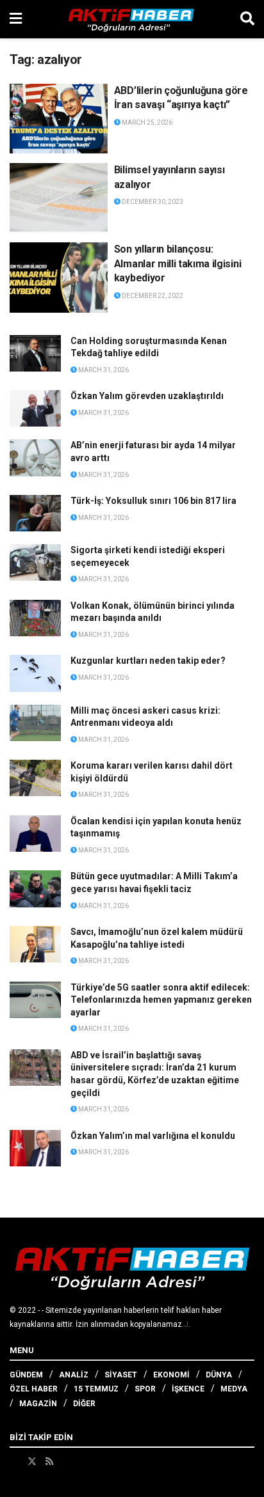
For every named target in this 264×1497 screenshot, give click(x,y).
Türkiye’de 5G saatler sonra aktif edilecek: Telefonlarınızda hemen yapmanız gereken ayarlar (161, 999)
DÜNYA (219, 1374)
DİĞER (84, 1403)
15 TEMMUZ (96, 1388)
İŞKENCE (188, 1388)
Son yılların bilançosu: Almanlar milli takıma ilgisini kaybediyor (177, 263)
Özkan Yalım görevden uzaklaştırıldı (147, 396)
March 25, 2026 (146, 122)
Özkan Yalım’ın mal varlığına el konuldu (152, 1136)
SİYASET (120, 1374)
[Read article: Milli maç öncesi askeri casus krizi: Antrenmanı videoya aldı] (35, 723)
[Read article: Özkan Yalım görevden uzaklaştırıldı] (35, 408)
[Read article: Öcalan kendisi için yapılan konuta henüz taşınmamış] (35, 833)
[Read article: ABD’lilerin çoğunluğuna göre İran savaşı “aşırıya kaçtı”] (59, 118)
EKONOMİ (171, 1374)
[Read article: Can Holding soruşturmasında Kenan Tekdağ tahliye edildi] (35, 353)
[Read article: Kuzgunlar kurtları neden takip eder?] (35, 673)
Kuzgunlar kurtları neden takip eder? (148, 660)
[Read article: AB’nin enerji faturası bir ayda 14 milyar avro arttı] (35, 457)
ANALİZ (73, 1374)
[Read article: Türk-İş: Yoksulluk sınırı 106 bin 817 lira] (35, 513)
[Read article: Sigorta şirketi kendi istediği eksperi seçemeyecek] (35, 562)
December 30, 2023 (151, 201)
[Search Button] (247, 19)
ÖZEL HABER (34, 1388)
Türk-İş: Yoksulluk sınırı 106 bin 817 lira (153, 501)
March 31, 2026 (103, 369)
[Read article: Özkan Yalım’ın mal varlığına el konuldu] (35, 1148)
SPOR (145, 1388)
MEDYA (233, 1388)
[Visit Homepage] (131, 19)
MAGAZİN (38, 1403)
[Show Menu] (16, 19)
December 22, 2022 (151, 295)
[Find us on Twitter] (32, 1461)
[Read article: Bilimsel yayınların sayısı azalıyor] (59, 198)
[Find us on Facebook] (14, 1461)
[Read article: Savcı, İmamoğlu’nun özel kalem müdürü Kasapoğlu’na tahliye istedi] (35, 944)
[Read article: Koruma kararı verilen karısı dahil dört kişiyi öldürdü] (35, 778)
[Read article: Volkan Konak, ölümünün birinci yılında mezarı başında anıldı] (35, 618)
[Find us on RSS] (49, 1461)
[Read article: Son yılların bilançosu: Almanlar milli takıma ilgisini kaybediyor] (59, 277)
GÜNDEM (26, 1374)
